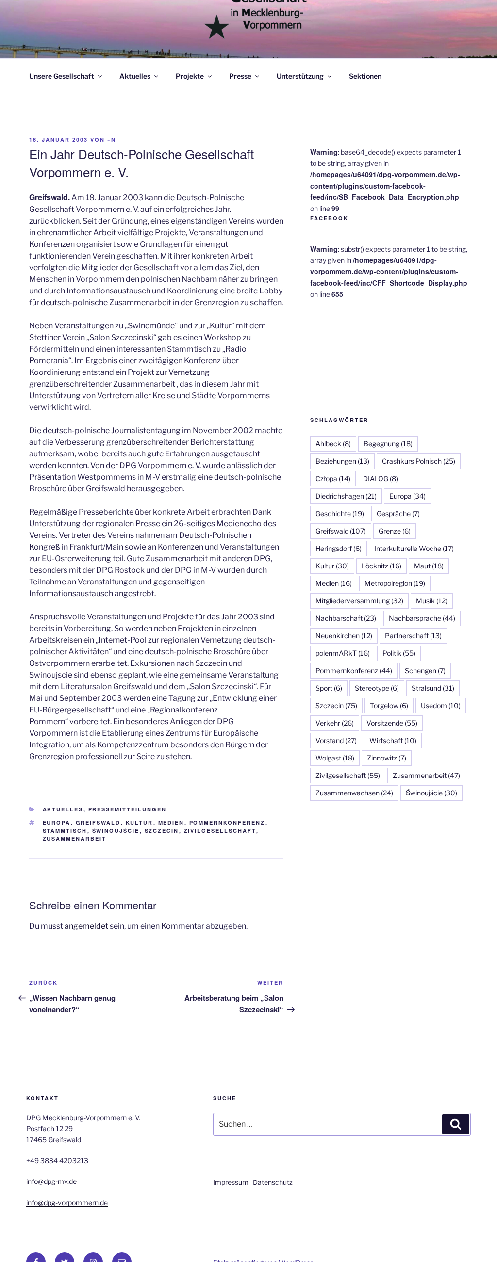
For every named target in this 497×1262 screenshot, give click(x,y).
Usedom (441, 705)
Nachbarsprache (422, 618)
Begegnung (388, 443)
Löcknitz (381, 566)
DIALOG (380, 478)
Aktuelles (134, 76)
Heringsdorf (338, 548)
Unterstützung (300, 76)
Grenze (395, 531)
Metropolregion (394, 583)
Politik (398, 653)
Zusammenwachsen (354, 793)
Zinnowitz (386, 758)
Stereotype (377, 688)
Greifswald (98, 822)
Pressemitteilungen (127, 809)
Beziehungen (342, 461)
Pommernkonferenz (227, 822)
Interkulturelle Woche (414, 548)
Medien (171, 822)
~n (111, 139)
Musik (431, 601)
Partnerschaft (413, 635)
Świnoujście (116, 830)
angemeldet (86, 926)
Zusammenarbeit (75, 838)
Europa (57, 822)
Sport (328, 688)
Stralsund (433, 688)
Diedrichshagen (346, 496)
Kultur (139, 822)
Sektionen (365, 76)
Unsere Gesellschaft (61, 76)
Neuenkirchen (343, 635)
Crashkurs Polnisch (418, 461)
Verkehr (334, 723)
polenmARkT (342, 653)
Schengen (425, 670)
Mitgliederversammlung (359, 601)
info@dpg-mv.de (51, 1181)
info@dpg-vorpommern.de (67, 1202)
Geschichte (339, 513)
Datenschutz (273, 1182)
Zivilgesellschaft (220, 830)
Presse (240, 76)
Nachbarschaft (345, 618)
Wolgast (334, 758)
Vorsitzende (391, 723)
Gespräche (398, 513)
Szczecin (162, 830)
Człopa (332, 478)
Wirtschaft (392, 740)
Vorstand (336, 740)
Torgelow (389, 705)
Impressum (230, 1182)
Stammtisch (65, 830)
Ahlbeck (333, 443)
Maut (429, 566)
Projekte (190, 76)
